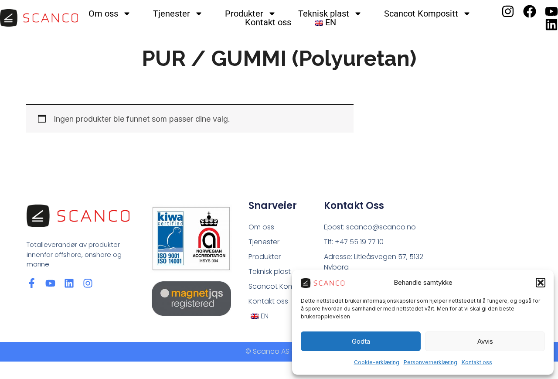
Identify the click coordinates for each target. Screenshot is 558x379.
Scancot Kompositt (421, 13)
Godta (361, 341)
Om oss (103, 13)
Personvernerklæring (430, 362)
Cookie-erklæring (376, 362)
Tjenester (171, 13)
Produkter (244, 13)
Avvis (485, 341)
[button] (540, 282)
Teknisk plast (323, 13)
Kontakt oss (477, 362)
